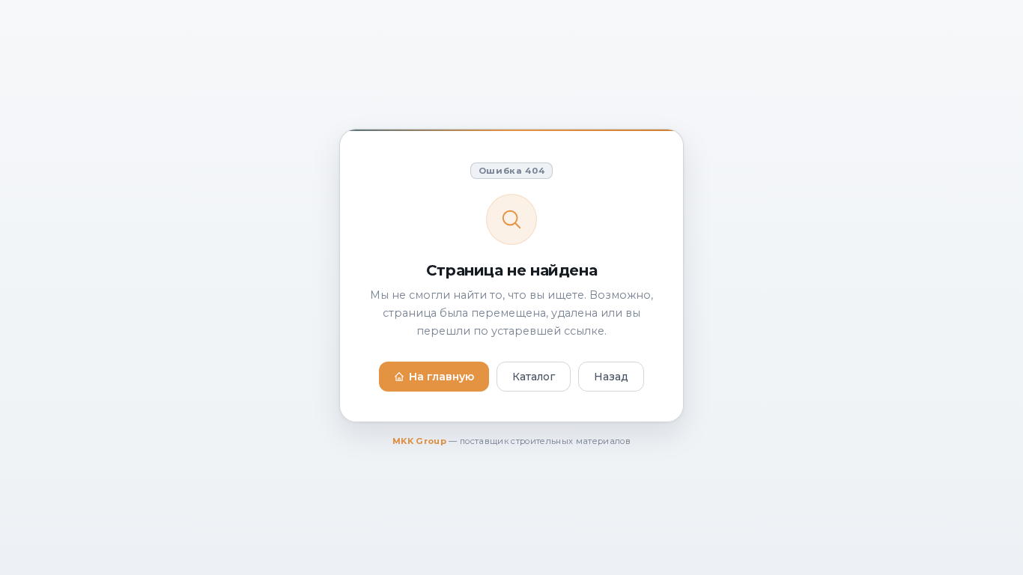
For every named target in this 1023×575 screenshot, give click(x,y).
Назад (611, 376)
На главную (441, 376)
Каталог (533, 376)
